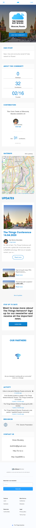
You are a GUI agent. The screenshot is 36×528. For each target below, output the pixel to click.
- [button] (4, 161)
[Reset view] (4, 164)
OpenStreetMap (25, 193)
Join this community (18, 35)
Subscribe (18, 324)
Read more (18, 257)
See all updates (18, 295)
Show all (18, 143)
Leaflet (19, 193)
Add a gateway (29, 153)
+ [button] (4, 158)
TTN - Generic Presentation (24, 425)
